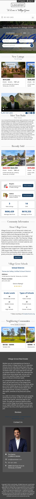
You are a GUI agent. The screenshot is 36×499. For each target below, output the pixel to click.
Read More (18, 257)
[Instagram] (29, 112)
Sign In (30, 1)
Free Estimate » (27, 195)
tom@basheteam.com (15, 459)
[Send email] (27, 112)
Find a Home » (28, 185)
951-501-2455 (8, 17)
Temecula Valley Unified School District (16, 271)
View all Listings (18, 59)
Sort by (12, 324)
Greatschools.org (29, 314)
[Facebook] (31, 112)
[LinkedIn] (34, 112)
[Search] (31, 45)
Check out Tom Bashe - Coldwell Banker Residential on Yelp (18, 418)
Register (23, 1)
